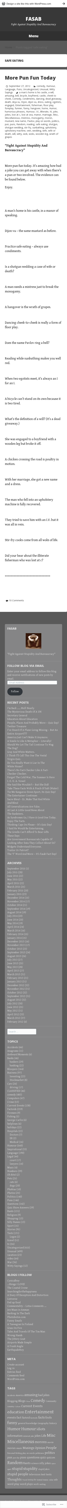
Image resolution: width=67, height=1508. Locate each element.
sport (9, 1469)
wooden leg (42, 133)
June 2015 (12, 876)
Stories (11, 1229)
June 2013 (12, 963)
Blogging (12, 1401)
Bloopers (12, 1069)
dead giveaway (53, 98)
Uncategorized (30, 89)
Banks (10, 1058)
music (19, 1448)
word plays (26, 1484)
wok (25, 133)
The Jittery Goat (16, 1339)
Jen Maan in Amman (18, 1309)
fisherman (37, 105)
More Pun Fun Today (30, 77)
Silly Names (13, 1222)
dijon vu (32, 101)
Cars (9, 1083)
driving (14, 1087)
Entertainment (22, 105)
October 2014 (14, 905)
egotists (57, 101)
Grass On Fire (14, 1328)
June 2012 (12, 1007)
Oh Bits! (11, 1174)
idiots (41, 1429)
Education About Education (22, 719)
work (36, 1484)
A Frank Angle (15, 1346)
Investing (15, 1076)
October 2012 (14, 992)
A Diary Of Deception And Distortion (27, 1295)
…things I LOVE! (16, 1284)
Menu (33, 36)
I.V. (37, 111)
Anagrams (12, 1051)
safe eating (41, 124)
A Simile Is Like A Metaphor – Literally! (29, 741)
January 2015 (14, 894)
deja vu (16, 101)
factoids (34, 1418)
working (42, 1484)
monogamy (37, 117)
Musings (28, 1448)
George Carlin (15, 1120)
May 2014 (12, 923)
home (45, 108)
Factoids (11, 1109)
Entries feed (14, 1372)
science (35, 1463)
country (10, 1406)
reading (30, 124)
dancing (40, 98)
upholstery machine (15, 130)
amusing (9, 95)
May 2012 (12, 1010)
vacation (12, 1255)
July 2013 (12, 959)
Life (43, 1436)
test (43, 1474)
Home (8, 47)
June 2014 (12, 919)
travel (10, 1240)
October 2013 (14, 948)
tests (49, 1474)
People (51, 1448)
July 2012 (12, 1003)
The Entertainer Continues (22, 795)
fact (19, 1417)
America (20, 1395)
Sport (10, 1225)
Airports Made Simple (19, 1342)
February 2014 (15, 934)
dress (40, 101)
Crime (10, 1102)
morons (41, 1442)
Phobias (11, 1189)
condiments (28, 98)
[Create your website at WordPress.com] (33, 3)
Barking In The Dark (18, 1313)
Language (10, 89)
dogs (12, 1185)
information (15, 1436)
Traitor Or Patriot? (18, 850)
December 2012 (15, 985)
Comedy (16, 98)
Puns (19, 89)
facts (41, 1417)
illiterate (44, 111)
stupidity (30, 1469)
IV (51, 111)
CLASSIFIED (13, 1091)
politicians (39, 1453)
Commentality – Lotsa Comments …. (27, 1306)
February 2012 (15, 1021)
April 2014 (13, 927)
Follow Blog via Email (25, 666)
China (28, 1401)
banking (14, 1065)
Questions (12, 1203)
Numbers (12, 1171)
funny (26, 108)
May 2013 (12, 967)
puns (12, 124)
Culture (17, 1407)
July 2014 (12, 916)
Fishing (11, 1116)
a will (51, 92)
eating (48, 101)
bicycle (23, 95)
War (9, 1262)
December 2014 (15, 897)
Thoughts (14, 1479)
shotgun (53, 124)
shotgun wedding (14, 127)
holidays (12, 1127)
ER (11, 1138)
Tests (10, 1233)
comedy (41, 86)
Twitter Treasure (16, 726)
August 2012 (14, 999)
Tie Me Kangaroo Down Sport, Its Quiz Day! (31, 792)
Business (12, 1072)
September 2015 (16, 868)
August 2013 (14, 956)
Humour (50, 86)
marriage (47, 114)
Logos (13, 1236)
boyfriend (33, 95)
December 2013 (15, 941)
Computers (13, 1098)
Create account (15, 1364)
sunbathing (38, 127)
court (13, 1160)
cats (12, 1182)
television (34, 1474)
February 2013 (15, 978)
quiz (43, 1457)
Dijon (24, 101)
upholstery (50, 127)
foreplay (9, 108)
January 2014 (14, 938)
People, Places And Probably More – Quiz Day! (33, 722)
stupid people (17, 1474)
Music (10, 1167)
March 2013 (13, 974)
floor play (48, 105)
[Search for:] (21, 1031)
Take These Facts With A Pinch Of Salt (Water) (32, 788)
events (11, 1417)
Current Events (15, 1105)
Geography (43, 1423)
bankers (14, 1061)
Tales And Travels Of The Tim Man (26, 1331)
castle (43, 95)
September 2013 (16, 952)
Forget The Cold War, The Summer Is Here (31, 777)
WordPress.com (16, 1379)
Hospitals (12, 1131)
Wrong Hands (14, 1335)
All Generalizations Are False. (23, 806)
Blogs (21, 1401)
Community (51, 1401)
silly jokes (45, 1463)
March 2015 (13, 886)
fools (48, 1417)
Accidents (12, 1047)
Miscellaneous (12, 117)
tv (8, 1244)
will (13, 133)
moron (48, 117)
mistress (25, 117)
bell (17, 95)
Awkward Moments (17, 1054)
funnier (18, 108)
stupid (17, 1468)
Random (20, 124)
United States (42, 1480)
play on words (43, 121)
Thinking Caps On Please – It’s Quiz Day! (29, 824)
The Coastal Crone (17, 1287)
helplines (12, 1123)
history (53, 1423)
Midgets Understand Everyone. (24, 846)
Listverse (12, 1299)
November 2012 (16, 989)
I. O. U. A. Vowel (16, 781)
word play (13, 1484)
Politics (11, 1196)
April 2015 (13, 883)
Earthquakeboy (15, 1349)
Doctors (14, 1134)
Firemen (12, 1113)
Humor (53, 108)
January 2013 (14, 981)
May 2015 (12, 879)
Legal (10, 1156)
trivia (30, 1479)
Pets (9, 1178)
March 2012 (13, 1018)
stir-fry (27, 127)
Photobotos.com (16, 1317)
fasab (33, 18)
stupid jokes (44, 1469)
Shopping (12, 1218)
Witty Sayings (15, 1265)
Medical (14, 1142)
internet (26, 1436)
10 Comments (16, 600)
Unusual (44, 89)
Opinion (40, 1448)
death (8, 101)
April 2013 (13, 970)
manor (37, 114)
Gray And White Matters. (21, 752)
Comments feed (15, 1375)
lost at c (16, 114)
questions (33, 1457)
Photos (11, 1193)
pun (7, 124)
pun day (16, 1458)
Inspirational (14, 1149)
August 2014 (14, 912)
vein (29, 130)
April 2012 (13, 1014)
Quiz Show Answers (18, 1207)
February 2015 (15, 890)
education (15, 1412)
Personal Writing (14, 1453)
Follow (15, 691)
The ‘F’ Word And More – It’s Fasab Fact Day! (31, 854)
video (10, 1258)
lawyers (14, 1163)
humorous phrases (15, 111)
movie (50, 1442)
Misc (55, 114)
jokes (8, 114)
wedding (36, 130)
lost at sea (27, 114)
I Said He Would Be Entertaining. (25, 828)
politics (55, 121)
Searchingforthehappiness (22, 1291)
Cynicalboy (13, 1280)
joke (55, 111)
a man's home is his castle (33, 92)
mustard (9, 121)
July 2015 (12, 872)
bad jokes (43, 1395)
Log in (10, 1368)
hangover (35, 108)
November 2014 (16, 901)
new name (20, 121)
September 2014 (16, 908)
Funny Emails (14, 1320)
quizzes (51, 1457)
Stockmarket (17, 1080)
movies (11, 1448)
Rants (10, 1211)
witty (19, 133)
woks (31, 133)
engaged (9, 105)
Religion (12, 1215)
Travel (24, 1480)
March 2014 (13, 930)
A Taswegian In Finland (20, 1324)
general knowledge (27, 1423)
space (53, 1463)
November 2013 (16, 945)
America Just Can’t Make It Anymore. (27, 737)
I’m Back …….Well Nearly (20, 708)
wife (44, 130)
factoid (26, 1417)
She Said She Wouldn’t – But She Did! (28, 784)
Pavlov (30, 121)
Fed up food (13, 1302)
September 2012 (16, 996)
